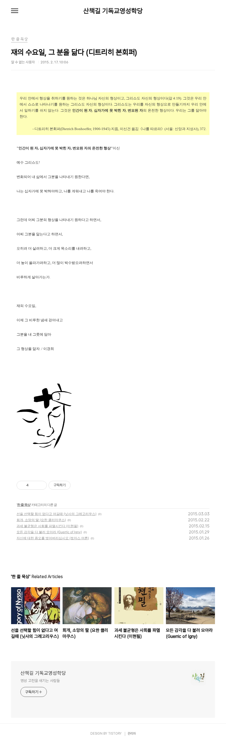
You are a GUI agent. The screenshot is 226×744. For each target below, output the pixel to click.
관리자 (132, 733)
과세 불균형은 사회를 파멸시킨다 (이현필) (47, 526)
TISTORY (115, 733)
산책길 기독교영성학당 (113, 11)
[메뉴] (14, 11)
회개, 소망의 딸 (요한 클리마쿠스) (41, 520)
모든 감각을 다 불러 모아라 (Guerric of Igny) (49, 532)
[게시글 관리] (40, 485)
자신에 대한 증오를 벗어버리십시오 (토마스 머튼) (53, 538)
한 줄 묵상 (23, 505)
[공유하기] (33, 485)
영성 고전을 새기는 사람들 (40, 680)
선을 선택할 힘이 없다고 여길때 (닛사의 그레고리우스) (56, 514)
